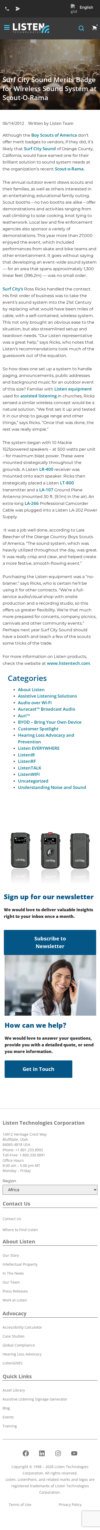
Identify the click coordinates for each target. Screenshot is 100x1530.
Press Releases (15, 1291)
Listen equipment (73, 389)
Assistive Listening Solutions (47, 696)
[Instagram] (58, 1453)
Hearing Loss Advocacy (22, 1354)
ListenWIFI (29, 774)
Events (8, 1417)
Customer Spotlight (38, 729)
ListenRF (27, 761)
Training (10, 1426)
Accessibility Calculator (22, 1327)
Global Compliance (19, 1345)
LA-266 (32, 503)
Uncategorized (33, 781)
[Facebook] (26, 1453)
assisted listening (38, 396)
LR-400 (46, 469)
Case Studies (14, 1336)
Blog (6, 1408)
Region (9, 1181)
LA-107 (46, 490)
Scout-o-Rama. (70, 169)
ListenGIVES (13, 1363)
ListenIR (26, 755)
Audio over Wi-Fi (35, 703)
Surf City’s (13, 289)
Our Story (11, 1255)
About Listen (31, 689)
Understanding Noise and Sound (52, 787)
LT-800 (67, 483)
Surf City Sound (40, 148)
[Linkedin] (42, 1453)
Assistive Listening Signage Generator (35, 1399)
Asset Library (14, 1390)
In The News (13, 1273)
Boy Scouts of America (54, 135)
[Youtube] (74, 1453)
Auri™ (24, 716)
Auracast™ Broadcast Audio (46, 709)
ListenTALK (29, 768)
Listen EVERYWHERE (38, 748)
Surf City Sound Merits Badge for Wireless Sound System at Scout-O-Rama (49, 88)
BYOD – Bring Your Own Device (50, 722)
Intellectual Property (20, 1264)
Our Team (11, 1282)
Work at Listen (15, 1300)
